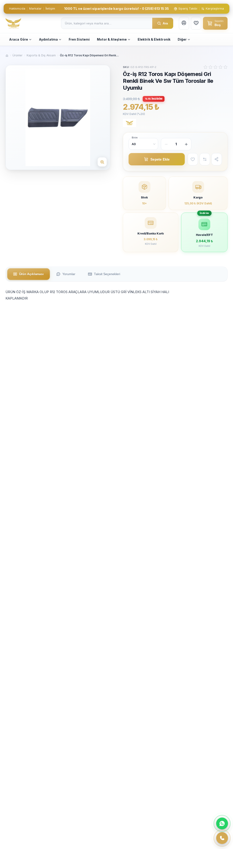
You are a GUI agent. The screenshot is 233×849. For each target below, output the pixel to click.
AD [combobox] (134, 144)
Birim (135, 137)
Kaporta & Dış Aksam (41, 55)
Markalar (35, 8)
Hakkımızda (17, 8)
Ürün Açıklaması (31, 274)
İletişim (50, 8)
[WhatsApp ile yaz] (222, 823)
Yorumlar (68, 274)
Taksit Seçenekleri (107, 274)
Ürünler (18, 55)
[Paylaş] (216, 159)
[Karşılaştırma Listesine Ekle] (205, 159)
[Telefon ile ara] (222, 838)
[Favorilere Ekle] (192, 159)
